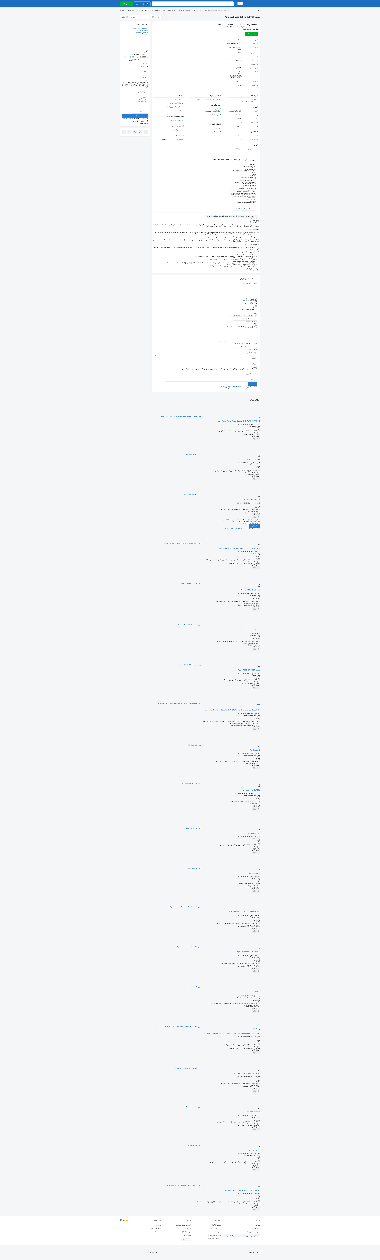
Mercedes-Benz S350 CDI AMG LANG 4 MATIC (242, 1190)
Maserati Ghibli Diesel (252, 499)
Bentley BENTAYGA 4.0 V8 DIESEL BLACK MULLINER (239, 548)
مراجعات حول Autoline (214, 1235)
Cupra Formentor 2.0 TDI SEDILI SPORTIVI (244, 912)
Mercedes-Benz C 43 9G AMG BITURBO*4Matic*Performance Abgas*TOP (232, 710)
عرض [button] (243, 315)
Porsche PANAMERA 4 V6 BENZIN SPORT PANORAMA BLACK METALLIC (232, 1033)
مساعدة (257, 1228)
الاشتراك (254, 526)
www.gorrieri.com (251, 321)
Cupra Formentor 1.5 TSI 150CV (248, 952)
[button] (158, 17)
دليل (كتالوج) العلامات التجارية (212, 1238)
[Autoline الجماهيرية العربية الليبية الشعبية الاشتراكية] (253, 3)
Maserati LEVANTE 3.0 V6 (250, 590)
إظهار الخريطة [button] (223, 342)
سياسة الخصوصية (237, 386)
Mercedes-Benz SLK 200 (251, 790)
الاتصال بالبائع (251, 33)
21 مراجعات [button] (253, 307)
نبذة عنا (258, 1225)
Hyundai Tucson (254, 1150)
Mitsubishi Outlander (252, 630)
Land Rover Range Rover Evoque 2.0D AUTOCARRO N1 (239, 421)
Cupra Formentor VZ (252, 833)
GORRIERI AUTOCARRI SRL (248, 283)
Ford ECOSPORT (253, 459)
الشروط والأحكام (216, 1225)
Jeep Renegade (254, 873)
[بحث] (231, 3)
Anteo (240, 40)
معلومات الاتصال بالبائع (253, 1232)
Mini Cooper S (254, 750)
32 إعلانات (246, 300)
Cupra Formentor (253, 1112)
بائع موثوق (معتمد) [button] (251, 299)
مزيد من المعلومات (142, 63)
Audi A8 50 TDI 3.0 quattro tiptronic (247, 1073)
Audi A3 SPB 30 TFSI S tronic (249, 670)
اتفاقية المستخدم (226, 386)
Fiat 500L (256, 992)
